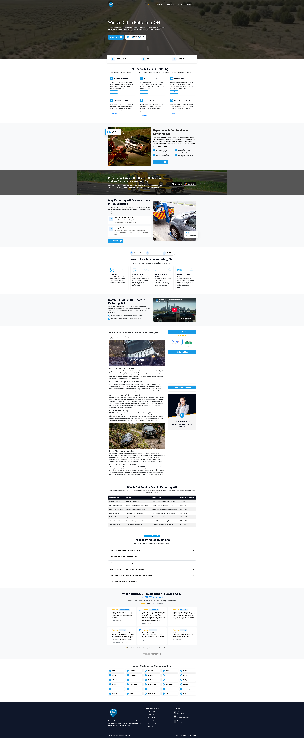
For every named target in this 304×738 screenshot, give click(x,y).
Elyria (167, 689)
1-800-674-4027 (120, 187)
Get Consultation (114, 240)
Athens (114, 684)
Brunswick (132, 689)
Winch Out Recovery (182, 100)
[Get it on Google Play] (190, 184)
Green (184, 693)
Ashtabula (114, 680)
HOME (150, 4)
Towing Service (152, 720)
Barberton (132, 670)
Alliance (114, 675)
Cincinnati (150, 675)
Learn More (114, 92)
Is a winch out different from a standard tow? (123, 581)
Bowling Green (133, 684)
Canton (131, 693)
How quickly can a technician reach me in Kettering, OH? (127, 550)
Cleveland (150, 680)
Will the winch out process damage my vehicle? (124, 563)
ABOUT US (159, 4)
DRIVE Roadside (116, 735)
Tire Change (151, 711)
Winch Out (151, 726)
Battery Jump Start (121, 78)
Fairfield (185, 675)
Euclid (167, 693)
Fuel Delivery (149, 100)
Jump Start (151, 714)
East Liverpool (169, 684)
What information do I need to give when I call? (124, 556)
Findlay (185, 680)
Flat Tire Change (150, 78)
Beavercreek (133, 675)
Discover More (159, 162)
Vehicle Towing (180, 78)
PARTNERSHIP (170, 4)
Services (190, 4)
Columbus (150, 689)
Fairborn (185, 670)
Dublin (167, 680)
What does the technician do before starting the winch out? (128, 569)
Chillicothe (150, 670)
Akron (113, 670)
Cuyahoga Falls (151, 693)
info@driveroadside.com (183, 717)
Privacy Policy (192, 735)
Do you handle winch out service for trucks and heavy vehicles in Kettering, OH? (134, 575)
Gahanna (185, 684)
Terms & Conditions (180, 735)
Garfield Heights (187, 689)
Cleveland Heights (152, 684)
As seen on (152, 651)
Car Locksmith (152, 723)
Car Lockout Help (121, 100)
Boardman (132, 680)
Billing (180, 4)
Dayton (167, 670)
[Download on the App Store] (176, 184)
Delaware (168, 675)
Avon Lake (114, 693)
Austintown (115, 689)
